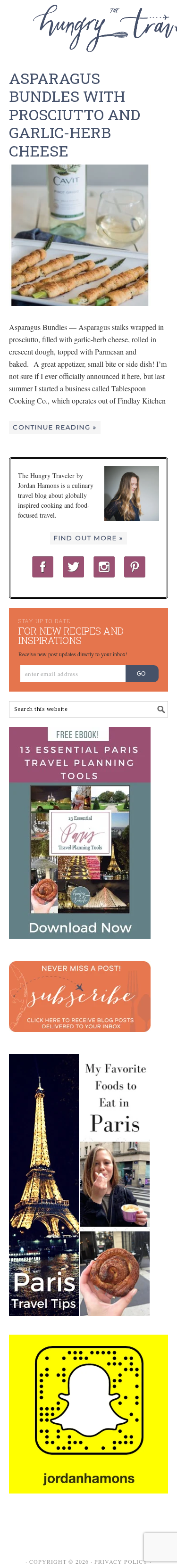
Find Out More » (88, 538)
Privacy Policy (121, 1561)
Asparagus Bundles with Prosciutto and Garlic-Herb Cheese (74, 114)
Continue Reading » (55, 427)
